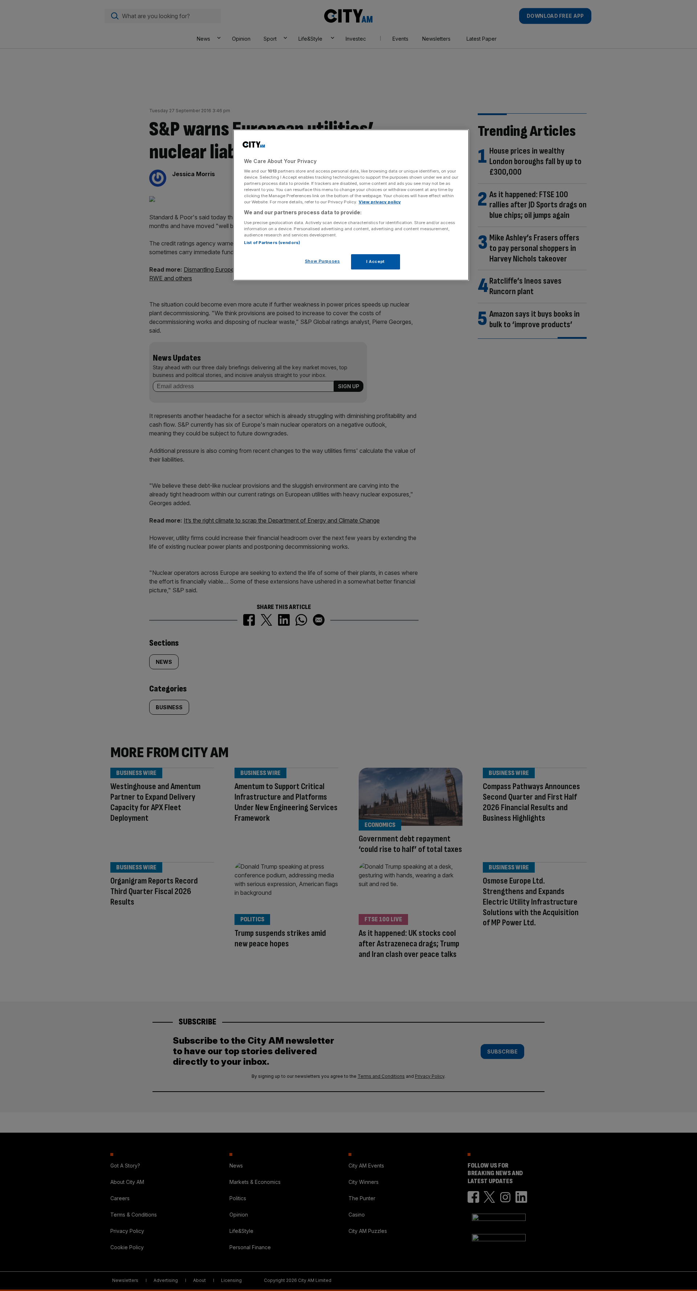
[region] (351, 205)
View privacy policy (380, 201)
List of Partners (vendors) (272, 242)
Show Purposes (322, 261)
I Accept (375, 261)
